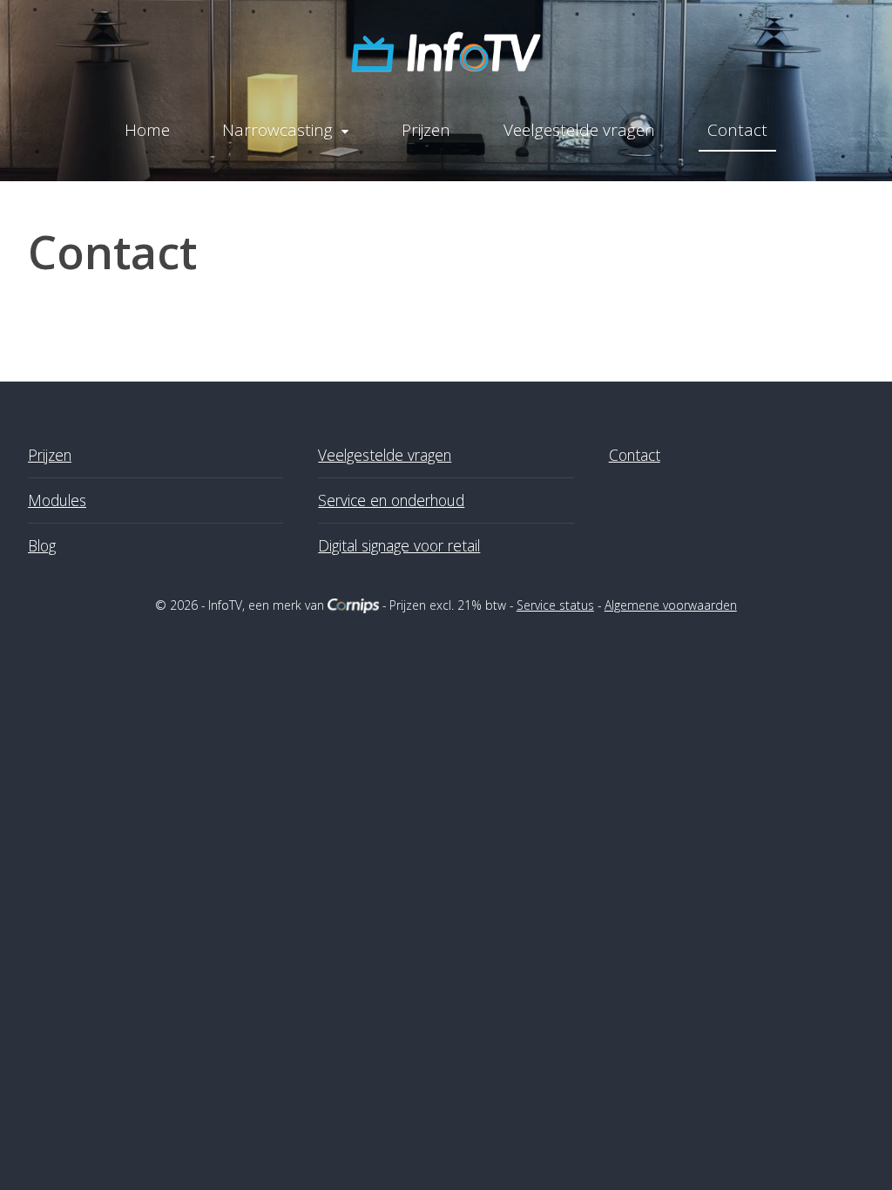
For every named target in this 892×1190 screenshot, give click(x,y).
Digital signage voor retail (399, 545)
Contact (737, 129)
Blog (42, 545)
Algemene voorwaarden (671, 605)
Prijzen (426, 129)
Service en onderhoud (391, 500)
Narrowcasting (277, 129)
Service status (555, 605)
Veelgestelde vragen (579, 129)
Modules (57, 500)
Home (147, 129)
